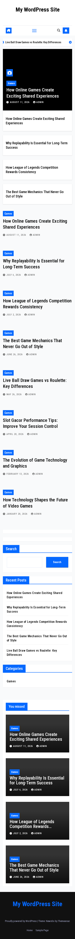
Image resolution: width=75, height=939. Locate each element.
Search (11, 549)
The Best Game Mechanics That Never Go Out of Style (34, 868)
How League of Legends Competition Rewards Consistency (32, 826)
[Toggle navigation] (34, 30)
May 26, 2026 (14, 394)
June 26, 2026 (15, 354)
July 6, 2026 (14, 275)
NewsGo (50, 921)
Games (11, 83)
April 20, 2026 (15, 434)
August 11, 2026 (20, 102)
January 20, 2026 (17, 514)
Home (29, 930)
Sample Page (42, 930)
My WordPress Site (38, 9)
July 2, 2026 (14, 314)
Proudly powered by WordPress (21, 921)
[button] (58, 30)
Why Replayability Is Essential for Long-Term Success (37, 780)
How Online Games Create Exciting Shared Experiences (36, 737)
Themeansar (64, 921)
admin (40, 102)
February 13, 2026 (18, 474)
